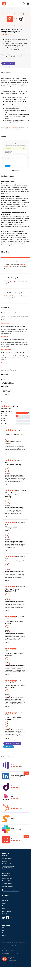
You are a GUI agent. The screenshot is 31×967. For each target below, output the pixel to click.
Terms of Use (5, 945)
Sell (3, 927)
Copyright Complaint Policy (8, 947)
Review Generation (7, 878)
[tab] (13, 170)
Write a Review (8, 867)
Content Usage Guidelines (8, 950)
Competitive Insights (7, 886)
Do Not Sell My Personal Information (10, 953)
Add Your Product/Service (11, 890)
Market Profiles (6, 875)
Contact (4, 914)
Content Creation (7, 883)
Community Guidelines (7, 942)
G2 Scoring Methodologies (20, 942)
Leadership (5, 900)
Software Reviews (7, 858)
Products (4, 861)
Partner (4, 935)
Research (4, 933)
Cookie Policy (20, 945)
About (4, 898)
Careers (4, 903)
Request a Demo (8, 63)
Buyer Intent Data (7, 881)
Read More (8, 746)
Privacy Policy (12, 945)
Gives (3, 906)
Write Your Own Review (12, 743)
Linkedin (4, 377)
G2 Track (4, 856)
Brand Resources (6, 911)
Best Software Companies (9, 864)
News (3, 908)
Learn (3, 930)
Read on (7, 443)
